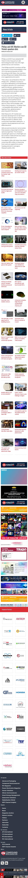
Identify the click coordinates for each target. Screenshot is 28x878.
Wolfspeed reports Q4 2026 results (20, 171)
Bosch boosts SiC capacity (20, 208)
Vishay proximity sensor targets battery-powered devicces (6, 284)
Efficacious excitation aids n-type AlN (6, 412)
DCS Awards (6, 844)
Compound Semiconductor (11, 783)
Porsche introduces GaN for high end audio (7, 191)
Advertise (5, 822)
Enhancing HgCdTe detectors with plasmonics (20, 431)
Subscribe (5, 825)
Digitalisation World (8, 800)
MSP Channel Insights (9, 802)
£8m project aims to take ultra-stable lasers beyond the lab (21, 229)
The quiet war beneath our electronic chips (6, 449)
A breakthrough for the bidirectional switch (21, 412)
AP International (7, 832)
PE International (7, 836)
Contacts (5, 827)
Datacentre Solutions (9, 797)
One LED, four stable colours (5, 300)
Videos (4, 817)
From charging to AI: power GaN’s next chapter (6, 228)
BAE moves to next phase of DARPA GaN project (20, 338)
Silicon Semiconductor (9, 793)
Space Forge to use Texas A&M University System (7, 338)
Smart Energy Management (11, 795)
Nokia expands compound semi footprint (20, 375)
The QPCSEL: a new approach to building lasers (7, 320)
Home (4, 808)
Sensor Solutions (7, 790)
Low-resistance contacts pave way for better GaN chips (7, 173)
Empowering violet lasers (20, 448)
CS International (7, 834)
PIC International (7, 839)
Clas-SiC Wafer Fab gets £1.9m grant (7, 264)
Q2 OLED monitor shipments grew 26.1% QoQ (20, 357)
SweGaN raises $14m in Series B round (20, 320)
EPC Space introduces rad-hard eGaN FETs (19, 283)
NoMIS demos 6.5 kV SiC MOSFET (6, 393)
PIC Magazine (6, 785)
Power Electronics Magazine (11, 788)
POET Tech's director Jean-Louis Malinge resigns (21, 394)
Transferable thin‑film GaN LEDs (6, 430)
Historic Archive (7, 815)
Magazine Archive (8, 813)
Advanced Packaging (9, 781)
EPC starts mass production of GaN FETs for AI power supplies (7, 210)
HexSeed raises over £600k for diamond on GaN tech (20, 266)
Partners (5, 820)
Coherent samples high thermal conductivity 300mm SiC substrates (20, 303)
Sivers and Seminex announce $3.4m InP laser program (7, 357)
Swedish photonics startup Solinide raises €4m (20, 246)
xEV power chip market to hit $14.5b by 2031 (6, 375)
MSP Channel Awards (9, 846)
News (4, 810)
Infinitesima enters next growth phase (7, 245)
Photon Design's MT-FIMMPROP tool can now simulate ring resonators (21, 192)
